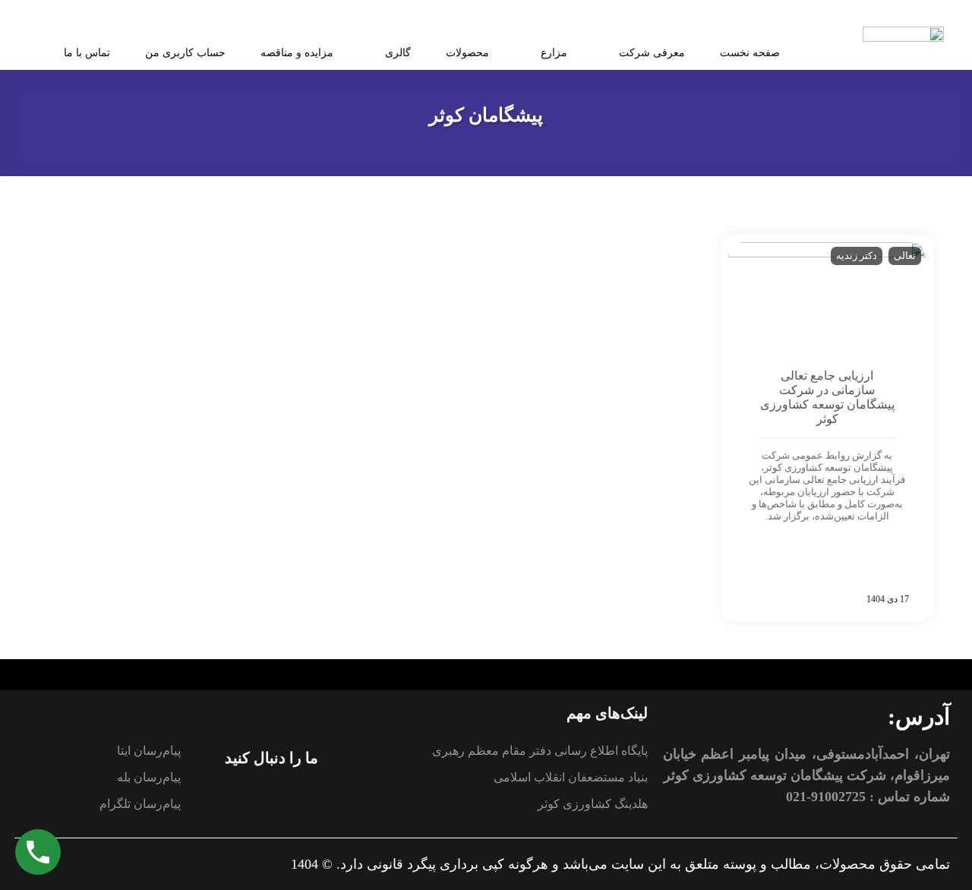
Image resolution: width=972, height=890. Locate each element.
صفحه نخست (750, 52)
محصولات (467, 52)
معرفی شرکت (652, 52)
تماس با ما (87, 52)
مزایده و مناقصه (296, 52)
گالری (398, 52)
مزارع (554, 52)
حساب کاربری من (185, 52)
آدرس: (919, 716)
